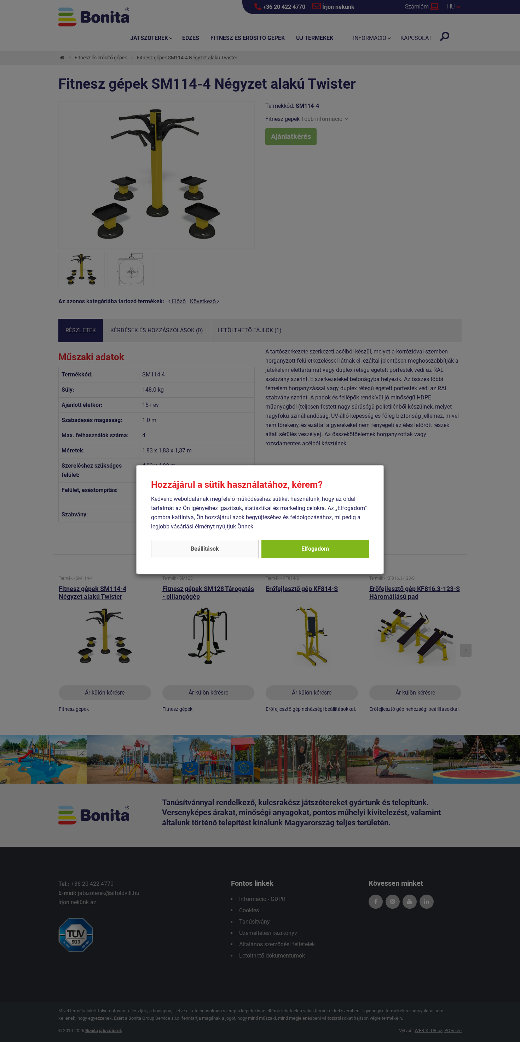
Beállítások (205, 548)
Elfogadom (315, 548)
